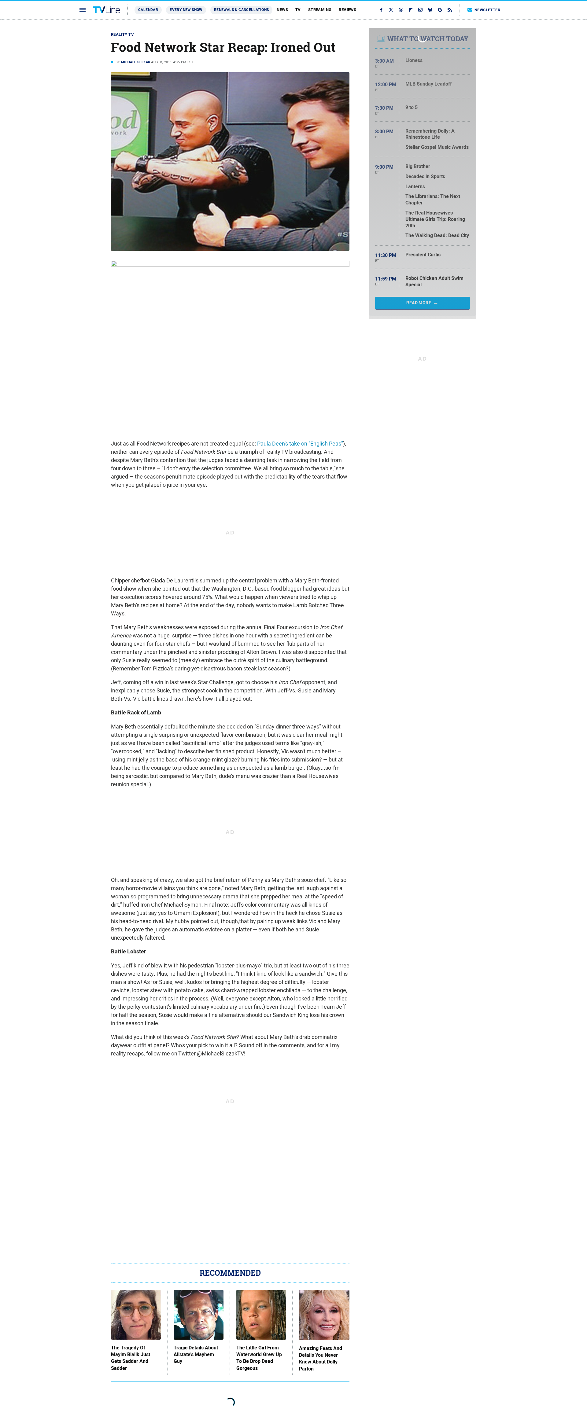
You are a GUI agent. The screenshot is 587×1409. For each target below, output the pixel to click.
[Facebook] (381, 10)
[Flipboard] (410, 10)
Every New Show (186, 10)
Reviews (347, 10)
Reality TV (122, 34)
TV (298, 10)
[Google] (440, 10)
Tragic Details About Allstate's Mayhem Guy (196, 1355)
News (282, 10)
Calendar (148, 10)
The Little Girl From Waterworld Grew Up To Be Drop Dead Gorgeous (259, 1358)
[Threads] (401, 10)
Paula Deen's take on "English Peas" (300, 443)
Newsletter (487, 10)
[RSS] (449, 10)
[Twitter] (391, 10)
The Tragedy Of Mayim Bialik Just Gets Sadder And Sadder (130, 1358)
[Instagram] (420, 10)
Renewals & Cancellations (241, 10)
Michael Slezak (135, 62)
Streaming (320, 10)
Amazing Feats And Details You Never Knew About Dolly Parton (320, 1358)
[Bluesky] (430, 10)
